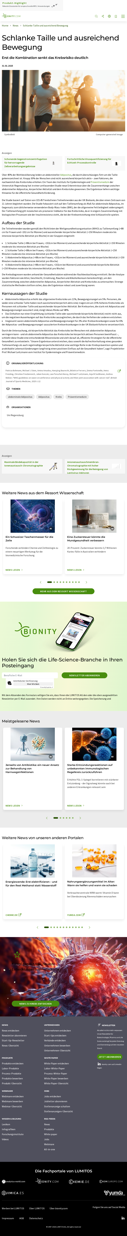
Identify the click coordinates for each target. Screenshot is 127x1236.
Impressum (8, 1218)
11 (79, 927)
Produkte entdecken (12, 1063)
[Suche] (96, 16)
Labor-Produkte (10, 1068)
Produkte (49, 1129)
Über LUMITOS (37, 1208)
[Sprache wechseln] (109, 16)
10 (79, 582)
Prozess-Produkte (11, 1073)
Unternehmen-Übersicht (57, 1050)
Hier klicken (33, 684)
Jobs (46, 1139)
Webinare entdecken (13, 1096)
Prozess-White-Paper (55, 1073)
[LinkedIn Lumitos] (123, 1218)
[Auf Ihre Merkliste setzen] (116, 16)
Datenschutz (36, 1218)
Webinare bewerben (12, 1101)
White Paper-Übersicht (56, 1083)
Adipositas (65, 174)
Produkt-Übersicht (12, 1083)
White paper (50, 1134)
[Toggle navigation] (123, 17)
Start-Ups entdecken (55, 1035)
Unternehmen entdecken (57, 1030)
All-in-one (49, 1149)
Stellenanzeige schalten (57, 1106)
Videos (5, 1139)
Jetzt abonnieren (110, 1056)
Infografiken (8, 1129)
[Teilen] (103, 16)
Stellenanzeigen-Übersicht (58, 1111)
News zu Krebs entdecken (35, 1003)
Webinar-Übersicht (12, 1106)
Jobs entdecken (52, 1096)
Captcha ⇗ (46, 687)
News (47, 1124)
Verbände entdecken (55, 1040)
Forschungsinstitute (13, 1134)
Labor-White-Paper (54, 1068)
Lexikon (6, 1124)
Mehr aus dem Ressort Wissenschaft (63, 591)
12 (82, 927)
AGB (21, 1218)
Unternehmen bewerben (57, 1045)
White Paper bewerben (56, 1078)
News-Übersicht (10, 1045)
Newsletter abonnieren (84, 675)
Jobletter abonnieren (55, 1101)
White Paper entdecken (56, 1063)
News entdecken (10, 1030)
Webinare (49, 1144)
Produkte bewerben (12, 1078)
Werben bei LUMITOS (13, 1208)
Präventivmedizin (100, 182)
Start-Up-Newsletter (13, 1040)
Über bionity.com (59, 1208)
